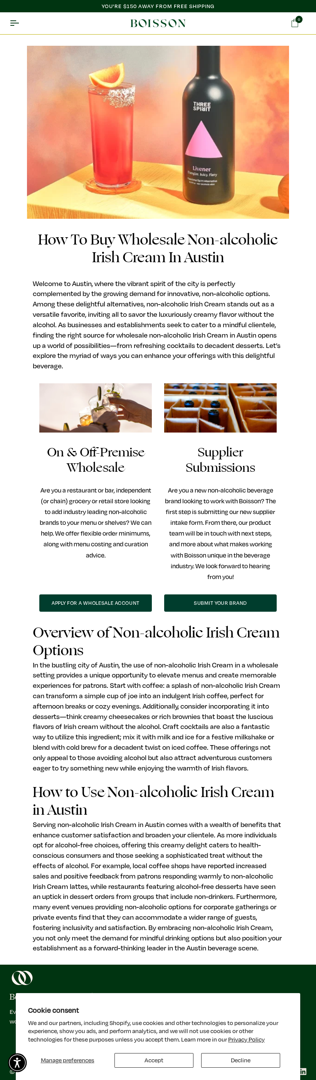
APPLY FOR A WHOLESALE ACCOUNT (96, 602)
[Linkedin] (302, 1071)
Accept (154, 1060)
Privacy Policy (246, 1039)
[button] (17, 1062)
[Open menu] (21, 23)
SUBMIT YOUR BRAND (220, 602)
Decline (240, 1060)
